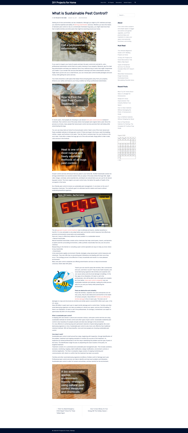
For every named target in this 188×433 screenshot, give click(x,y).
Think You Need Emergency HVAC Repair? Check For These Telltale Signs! (66, 411)
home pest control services (94, 120)
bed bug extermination (81, 24)
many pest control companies (93, 280)
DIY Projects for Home (64, 2)
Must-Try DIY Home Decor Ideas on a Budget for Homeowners (125, 94)
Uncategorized (83, 17)
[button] (135, 2)
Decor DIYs (103, 2)
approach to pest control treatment (67, 230)
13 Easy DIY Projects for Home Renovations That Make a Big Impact (125, 60)
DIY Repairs (111, 2)
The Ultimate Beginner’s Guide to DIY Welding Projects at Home (125, 53)
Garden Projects (127, 2)
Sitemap (72, 430)
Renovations (119, 2)
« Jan (119, 160)
